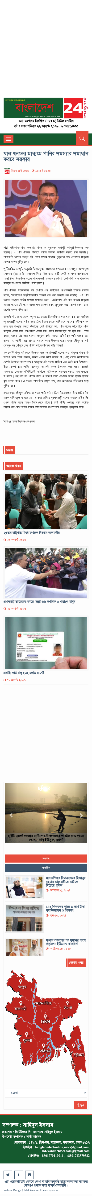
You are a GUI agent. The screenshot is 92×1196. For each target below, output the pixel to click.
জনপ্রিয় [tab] (46, 858)
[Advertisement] (46, 51)
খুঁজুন (80, 1105)
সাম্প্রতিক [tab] (46, 867)
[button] (11, 813)
